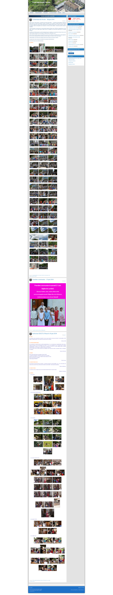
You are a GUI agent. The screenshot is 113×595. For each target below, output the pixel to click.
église (37, 330)
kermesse (40, 275)
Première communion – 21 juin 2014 (42, 279)
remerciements (46, 275)
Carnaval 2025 (70, 41)
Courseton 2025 (71, 46)
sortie (33, 581)
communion (34, 330)
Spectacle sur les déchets (72, 32)
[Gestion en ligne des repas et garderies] (75, 18)
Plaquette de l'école (71, 64)
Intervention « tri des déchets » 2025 (74, 37)
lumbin (43, 275)
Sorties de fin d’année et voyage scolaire (74, 29)
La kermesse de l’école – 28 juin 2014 (43, 19)
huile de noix (46, 580)
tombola (35, 276)
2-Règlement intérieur (71, 60)
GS (43, 580)
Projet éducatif (70, 62)
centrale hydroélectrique (37, 580)
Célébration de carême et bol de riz (74, 35)
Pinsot (32, 581)
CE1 (33, 580)
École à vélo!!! (70, 33)
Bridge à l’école (70, 39)
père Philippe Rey (42, 330)
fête (33, 275)
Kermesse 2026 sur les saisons (73, 26)
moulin (49, 580)
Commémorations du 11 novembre (73, 44)
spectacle (33, 276)
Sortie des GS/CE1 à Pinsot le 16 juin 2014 (44, 333)
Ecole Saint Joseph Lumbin (41, 2)
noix (30, 581)
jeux (38, 275)
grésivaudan (35, 275)
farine (42, 580)
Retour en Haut (81, 587)
